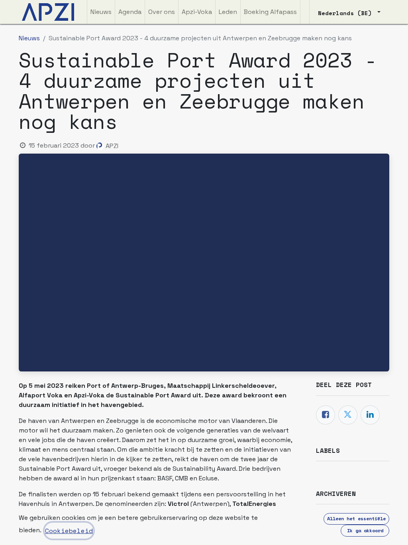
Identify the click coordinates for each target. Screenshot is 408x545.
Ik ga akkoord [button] (365, 530)
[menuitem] (101, 12)
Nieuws (29, 38)
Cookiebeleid (69, 530)
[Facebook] (325, 415)
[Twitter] (347, 415)
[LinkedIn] (370, 415)
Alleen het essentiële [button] (356, 518)
